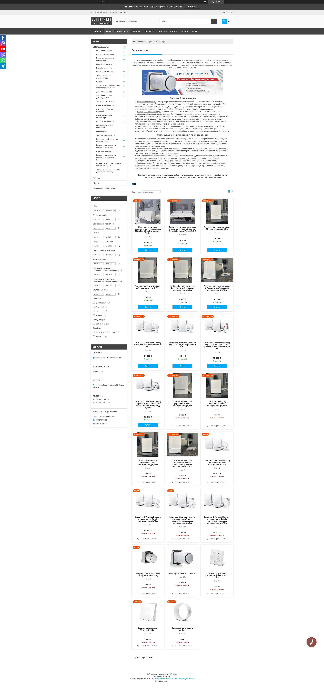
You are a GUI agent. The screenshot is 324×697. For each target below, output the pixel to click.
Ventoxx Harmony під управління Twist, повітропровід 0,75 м (217, 404)
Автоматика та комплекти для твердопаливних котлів (108, 87)
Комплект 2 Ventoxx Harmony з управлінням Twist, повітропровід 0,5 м (217, 462)
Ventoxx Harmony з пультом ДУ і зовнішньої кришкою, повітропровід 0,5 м (182, 288)
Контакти (149, 31)
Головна (97, 31)
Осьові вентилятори (104, 50)
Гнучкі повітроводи (103, 151)
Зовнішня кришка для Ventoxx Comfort (148, 629)
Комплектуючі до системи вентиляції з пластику (106, 146)
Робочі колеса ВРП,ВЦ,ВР (106, 64)
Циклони (99, 82)
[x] (135, 184)
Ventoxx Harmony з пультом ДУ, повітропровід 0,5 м (217, 228)
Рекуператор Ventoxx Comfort (182, 573)
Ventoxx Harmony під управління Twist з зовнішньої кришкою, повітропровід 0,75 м (182, 463)
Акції (194, 31)
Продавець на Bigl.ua (162, 676)
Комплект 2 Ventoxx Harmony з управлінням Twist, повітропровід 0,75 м (148, 519)
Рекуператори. (102, 131)
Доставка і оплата (167, 31)
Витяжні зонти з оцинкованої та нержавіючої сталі (108, 164)
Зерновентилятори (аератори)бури (103, 77)
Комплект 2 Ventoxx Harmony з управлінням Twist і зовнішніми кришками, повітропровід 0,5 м (182, 520)
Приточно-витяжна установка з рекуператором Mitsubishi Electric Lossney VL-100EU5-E (182, 229)
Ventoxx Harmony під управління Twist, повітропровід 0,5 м (182, 404)
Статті (184, 31)
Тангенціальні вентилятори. (107, 102)
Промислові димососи (105, 72)
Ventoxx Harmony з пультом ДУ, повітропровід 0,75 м (147, 287)
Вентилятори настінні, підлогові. (104, 110)
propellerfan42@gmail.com (105, 416)
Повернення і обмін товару (104, 188)
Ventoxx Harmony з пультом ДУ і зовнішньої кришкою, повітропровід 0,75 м (217, 288)
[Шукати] (214, 21)
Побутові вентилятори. (105, 121)
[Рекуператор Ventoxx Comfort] (182, 557)
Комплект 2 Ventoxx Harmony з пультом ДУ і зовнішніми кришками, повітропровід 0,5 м (217, 346)
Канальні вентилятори (105, 54)
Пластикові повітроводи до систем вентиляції (107, 140)
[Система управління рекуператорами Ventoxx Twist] (217, 557)
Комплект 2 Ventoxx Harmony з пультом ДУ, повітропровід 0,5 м (147, 345)
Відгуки (96, 183)
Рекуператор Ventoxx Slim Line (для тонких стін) (148, 574)
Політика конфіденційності (184, 679)
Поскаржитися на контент (164, 679)
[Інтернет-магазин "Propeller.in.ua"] (101, 25)
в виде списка (232, 192)
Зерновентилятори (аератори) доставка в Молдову (108, 171)
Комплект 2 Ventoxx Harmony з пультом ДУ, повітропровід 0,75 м (182, 345)
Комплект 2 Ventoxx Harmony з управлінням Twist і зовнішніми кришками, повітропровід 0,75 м (217, 520)
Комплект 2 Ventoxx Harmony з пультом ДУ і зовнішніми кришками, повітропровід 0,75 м (148, 405)
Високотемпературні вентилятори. (104, 116)
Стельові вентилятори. (105, 105)
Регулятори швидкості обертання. (105, 126)
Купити (147, 250)
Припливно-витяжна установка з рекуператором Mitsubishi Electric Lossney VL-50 (148, 230)
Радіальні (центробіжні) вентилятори (105, 59)
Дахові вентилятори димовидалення (104, 96)
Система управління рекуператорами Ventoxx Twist (217, 575)
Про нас (136, 31)
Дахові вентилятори (104, 92)
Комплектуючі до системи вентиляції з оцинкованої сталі (106, 157)
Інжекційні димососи (104, 68)
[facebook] (133, 184)
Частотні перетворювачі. (106, 135)
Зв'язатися (192, 7)
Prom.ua (174, 674)
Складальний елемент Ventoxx (182, 629)
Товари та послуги (115, 31)
